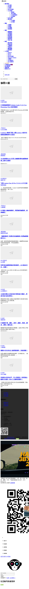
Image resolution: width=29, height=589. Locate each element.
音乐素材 (10, 34)
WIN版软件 (10, 60)
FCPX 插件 (10, 17)
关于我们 (6, 392)
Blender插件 (11, 9)
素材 (6, 30)
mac (2, 262)
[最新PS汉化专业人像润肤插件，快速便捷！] (11, 344)
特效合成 (10, 44)
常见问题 (6, 394)
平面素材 (10, 33)
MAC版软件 (11, 61)
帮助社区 (9, 64)
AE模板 (9, 24)
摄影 (4, 155)
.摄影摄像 (3, 154)
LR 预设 (13, 21)
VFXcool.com (10, 437)
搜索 (16, 79)
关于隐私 (6, 396)
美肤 (4, 319)
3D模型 (9, 59)
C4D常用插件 (14, 14)
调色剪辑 (10, 42)
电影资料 (10, 38)
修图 (5, 102)
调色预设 (10, 19)
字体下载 (10, 40)
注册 (8, 578)
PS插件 (2, 102)
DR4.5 (2, 374)
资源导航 (7, 67)
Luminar (3, 129)
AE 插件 (10, 5)
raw (1, 291)
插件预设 (7, 3)
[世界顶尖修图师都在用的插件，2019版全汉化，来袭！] (11, 259)
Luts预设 (13, 20)
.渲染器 (12, 12)
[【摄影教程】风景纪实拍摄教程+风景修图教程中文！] (11, 230)
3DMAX (10, 52)
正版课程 (6, 405)
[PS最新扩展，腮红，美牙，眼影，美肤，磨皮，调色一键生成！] (11, 316)
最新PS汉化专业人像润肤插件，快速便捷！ (14, 350)
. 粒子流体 (13, 13)
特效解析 (10, 49)
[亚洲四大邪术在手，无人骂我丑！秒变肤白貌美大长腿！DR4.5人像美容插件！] (11, 371)
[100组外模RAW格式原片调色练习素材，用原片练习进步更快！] (11, 288)
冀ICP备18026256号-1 (10, 438)
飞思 (4, 180)
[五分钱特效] (4, 1)
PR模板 (9, 26)
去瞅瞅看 (12, 482)
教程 (6, 41)
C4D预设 (13, 16)
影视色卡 (7, 68)
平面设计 (10, 47)
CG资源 (7, 51)
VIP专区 (3, 289)
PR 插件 (10, 6)
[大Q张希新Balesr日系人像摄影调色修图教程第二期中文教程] (11, 152)
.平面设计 (3, 128)
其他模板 (10, 28)
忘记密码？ (12, 578)
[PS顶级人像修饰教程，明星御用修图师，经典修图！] (11, 204)
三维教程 (10, 45)
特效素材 (10, 35)
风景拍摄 (5, 233)
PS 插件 (9, 8)
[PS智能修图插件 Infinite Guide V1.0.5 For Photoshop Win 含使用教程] (11, 99)
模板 (6, 23)
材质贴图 (10, 37)
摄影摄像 (10, 48)
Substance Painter (12, 57)
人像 (2, 207)
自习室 (7, 66)
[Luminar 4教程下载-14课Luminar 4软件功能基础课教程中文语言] (11, 126)
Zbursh (9, 55)
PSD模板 (10, 27)
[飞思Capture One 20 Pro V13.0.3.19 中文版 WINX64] (11, 177)
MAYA (9, 53)
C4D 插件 (10, 10)
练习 (6, 291)
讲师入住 (6, 404)
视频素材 (10, 31)
